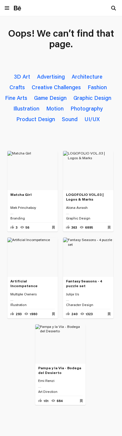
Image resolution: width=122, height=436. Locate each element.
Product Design (35, 119)
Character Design (79, 305)
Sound (70, 119)
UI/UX (92, 119)
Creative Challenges (56, 87)
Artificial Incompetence (24, 283)
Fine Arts (16, 97)
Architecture (87, 76)
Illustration (26, 108)
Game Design (50, 97)
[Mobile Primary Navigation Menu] (7, 8)
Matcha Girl (21, 194)
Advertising (51, 76)
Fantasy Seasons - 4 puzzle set (84, 283)
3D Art (22, 76)
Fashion (97, 87)
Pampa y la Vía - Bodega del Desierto (59, 370)
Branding (17, 218)
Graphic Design (92, 97)
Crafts (17, 87)
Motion (55, 108)
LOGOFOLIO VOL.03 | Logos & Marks (85, 196)
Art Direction (47, 392)
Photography (86, 108)
